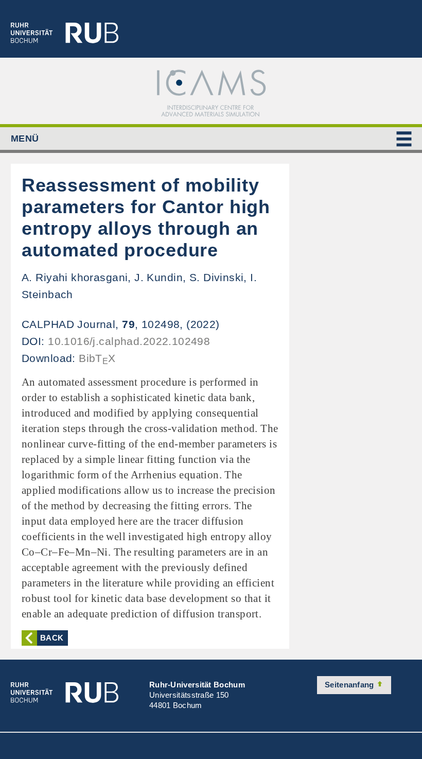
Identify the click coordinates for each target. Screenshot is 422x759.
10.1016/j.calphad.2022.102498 (129, 341)
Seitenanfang (350, 684)
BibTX (97, 358)
